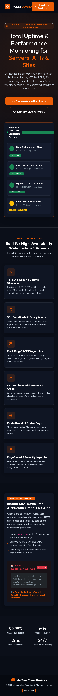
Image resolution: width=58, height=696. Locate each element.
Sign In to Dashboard (44, 7)
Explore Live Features (31, 111)
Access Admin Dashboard (31, 101)
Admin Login (29, 691)
